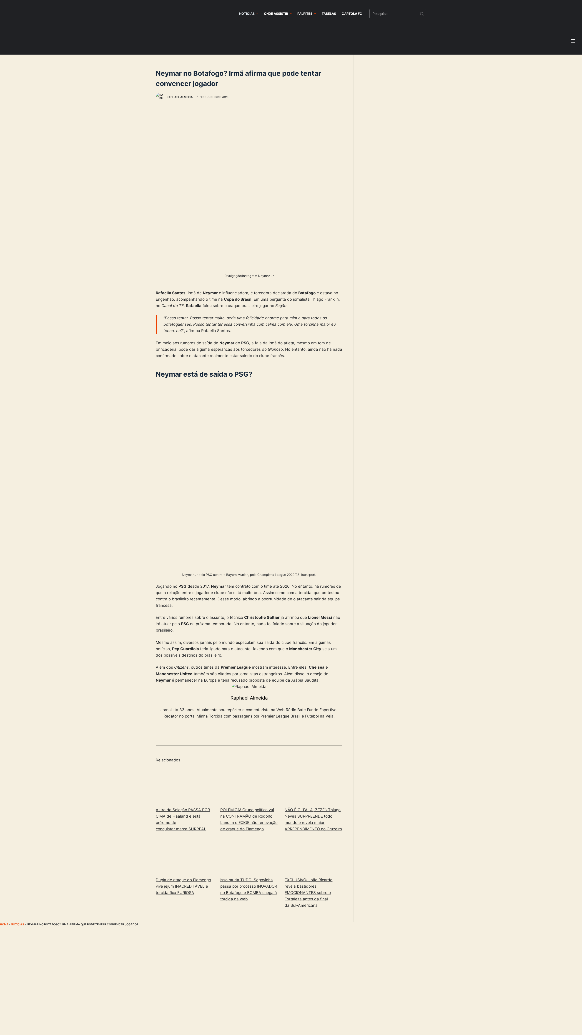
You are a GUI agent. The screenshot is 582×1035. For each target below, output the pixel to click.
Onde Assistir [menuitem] (276, 13)
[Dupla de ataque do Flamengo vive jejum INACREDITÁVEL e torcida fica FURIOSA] (184, 855)
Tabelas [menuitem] (329, 13)
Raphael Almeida (249, 698)
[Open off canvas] (573, 41)
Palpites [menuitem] (304, 13)
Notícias (17, 924)
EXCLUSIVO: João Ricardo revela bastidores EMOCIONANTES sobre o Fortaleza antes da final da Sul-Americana (308, 893)
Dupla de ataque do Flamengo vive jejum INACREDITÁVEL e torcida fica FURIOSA (183, 886)
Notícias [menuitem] (247, 13)
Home (4, 924)
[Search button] (421, 13)
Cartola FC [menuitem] (352, 13)
